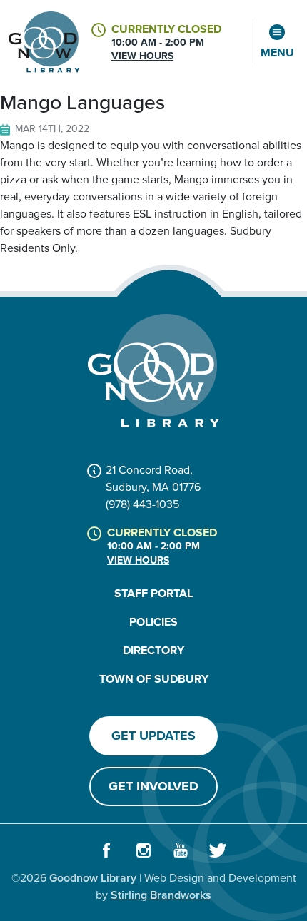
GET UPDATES (153, 735)
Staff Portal (153, 593)
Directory (153, 650)
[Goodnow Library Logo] (153, 370)
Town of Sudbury (153, 679)
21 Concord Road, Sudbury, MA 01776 (153, 478)
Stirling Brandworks (161, 895)
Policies (153, 622)
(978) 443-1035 (142, 504)
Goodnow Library (92, 878)
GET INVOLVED (153, 786)
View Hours (142, 56)
